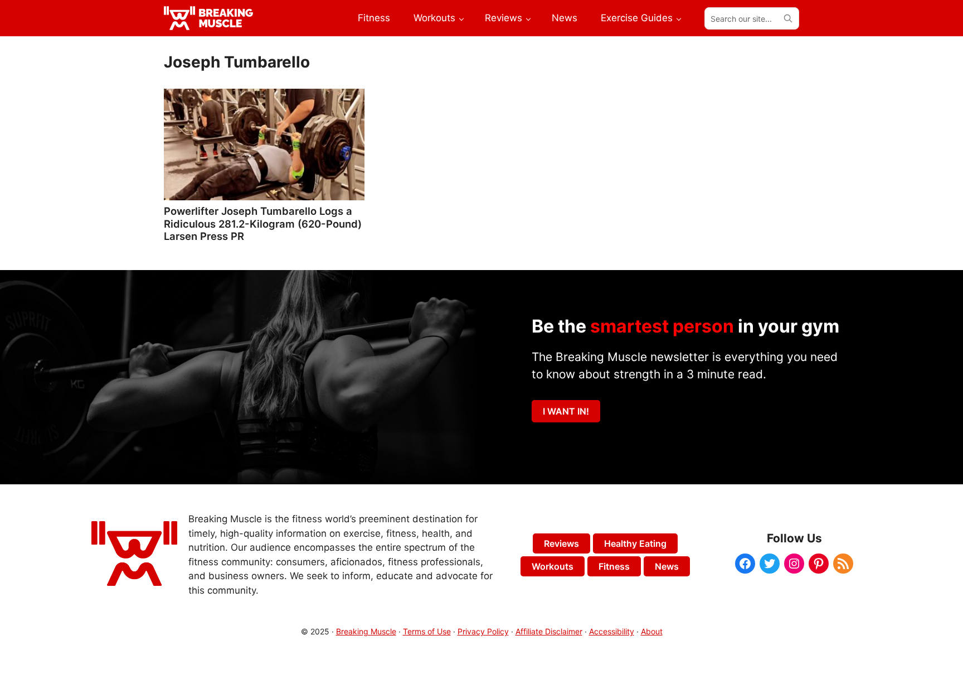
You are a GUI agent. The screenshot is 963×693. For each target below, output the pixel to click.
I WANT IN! (566, 411)
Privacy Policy (483, 631)
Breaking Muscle (366, 631)
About (652, 631)
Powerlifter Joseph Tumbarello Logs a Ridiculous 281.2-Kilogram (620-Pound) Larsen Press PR (263, 223)
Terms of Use (427, 631)
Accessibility (611, 631)
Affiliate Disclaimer (548, 631)
